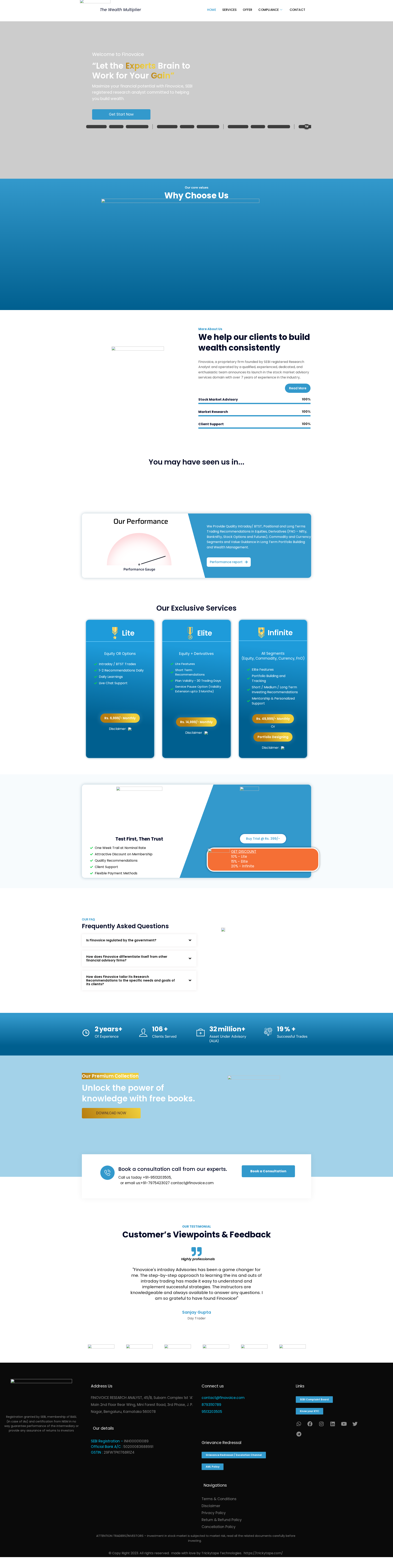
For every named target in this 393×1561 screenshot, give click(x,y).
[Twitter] (355, 1424)
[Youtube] (344, 1424)
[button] (229, 562)
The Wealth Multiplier (120, 9)
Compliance (268, 10)
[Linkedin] (333, 1424)
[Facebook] (310, 1424)
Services (229, 10)
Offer (247, 10)
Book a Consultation (269, 1171)
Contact (297, 10)
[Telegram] (299, 1434)
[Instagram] (321, 1424)
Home (211, 10)
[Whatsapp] (299, 1424)
